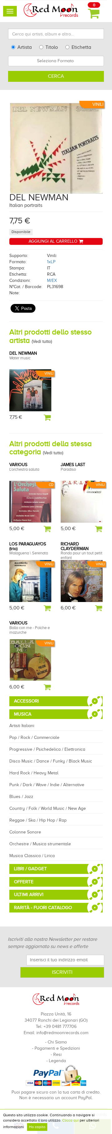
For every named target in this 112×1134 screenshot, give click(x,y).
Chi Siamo (57, 1042)
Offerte (24, 881)
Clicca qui (70, 1120)
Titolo (51, 47)
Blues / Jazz (21, 796)
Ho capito (37, 1127)
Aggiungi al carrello (54, 241)
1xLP (51, 261)
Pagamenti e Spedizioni (57, 1048)
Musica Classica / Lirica (32, 855)
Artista (24, 47)
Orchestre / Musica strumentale (40, 844)
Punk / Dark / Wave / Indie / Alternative (46, 784)
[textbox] (56, 61)
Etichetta (81, 47)
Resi (57, 1054)
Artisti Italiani (21, 725)
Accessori (26, 700)
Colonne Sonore (25, 832)
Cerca (56, 76)
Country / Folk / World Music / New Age (47, 808)
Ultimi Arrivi (29, 894)
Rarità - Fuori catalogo (43, 907)
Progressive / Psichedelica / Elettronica (47, 749)
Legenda (57, 1060)
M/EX (52, 280)
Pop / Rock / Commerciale (34, 737)
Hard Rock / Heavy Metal (33, 773)
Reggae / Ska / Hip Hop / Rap (38, 820)
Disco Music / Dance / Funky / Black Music (50, 761)
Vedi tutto (42, 341)
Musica (22, 714)
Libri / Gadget (30, 868)
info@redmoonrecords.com (62, 1032)
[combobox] (56, 61)
